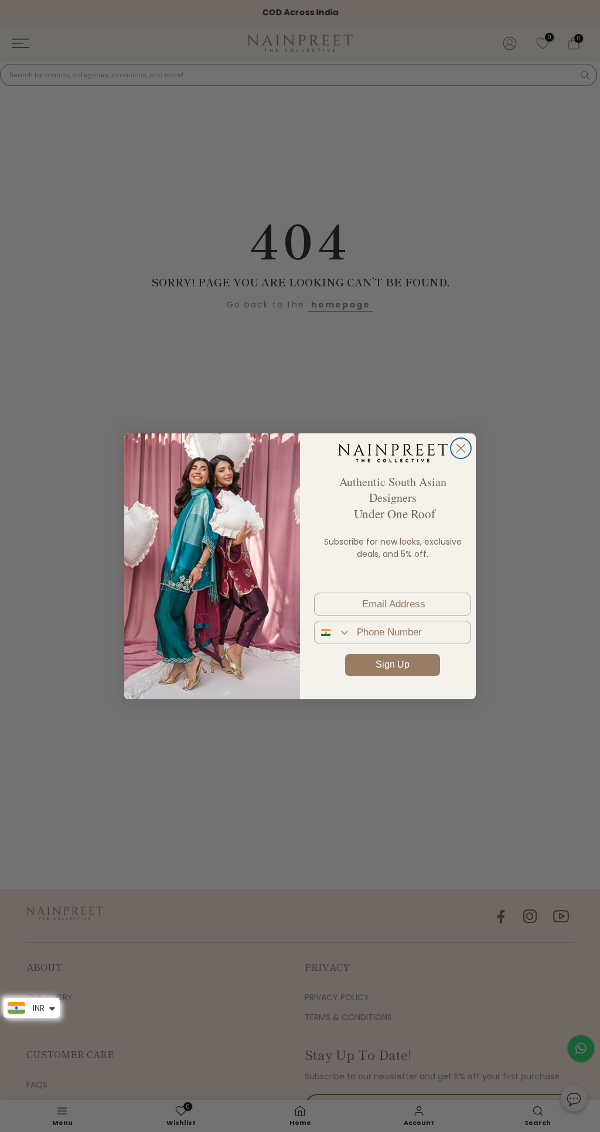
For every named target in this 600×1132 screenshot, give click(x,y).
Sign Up (393, 664)
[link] (392, 452)
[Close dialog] (461, 448)
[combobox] (333, 632)
